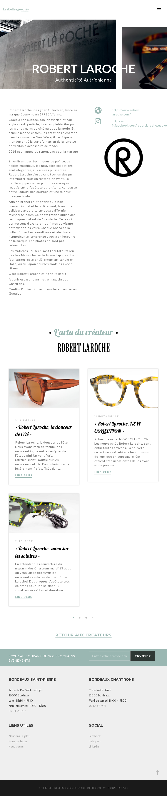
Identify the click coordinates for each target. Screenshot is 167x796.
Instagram (94, 741)
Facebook (95, 736)
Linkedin (94, 746)
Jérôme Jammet (118, 787)
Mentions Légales (19, 736)
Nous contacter (18, 741)
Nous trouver (16, 746)
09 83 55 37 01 (17, 711)
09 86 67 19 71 (97, 706)
